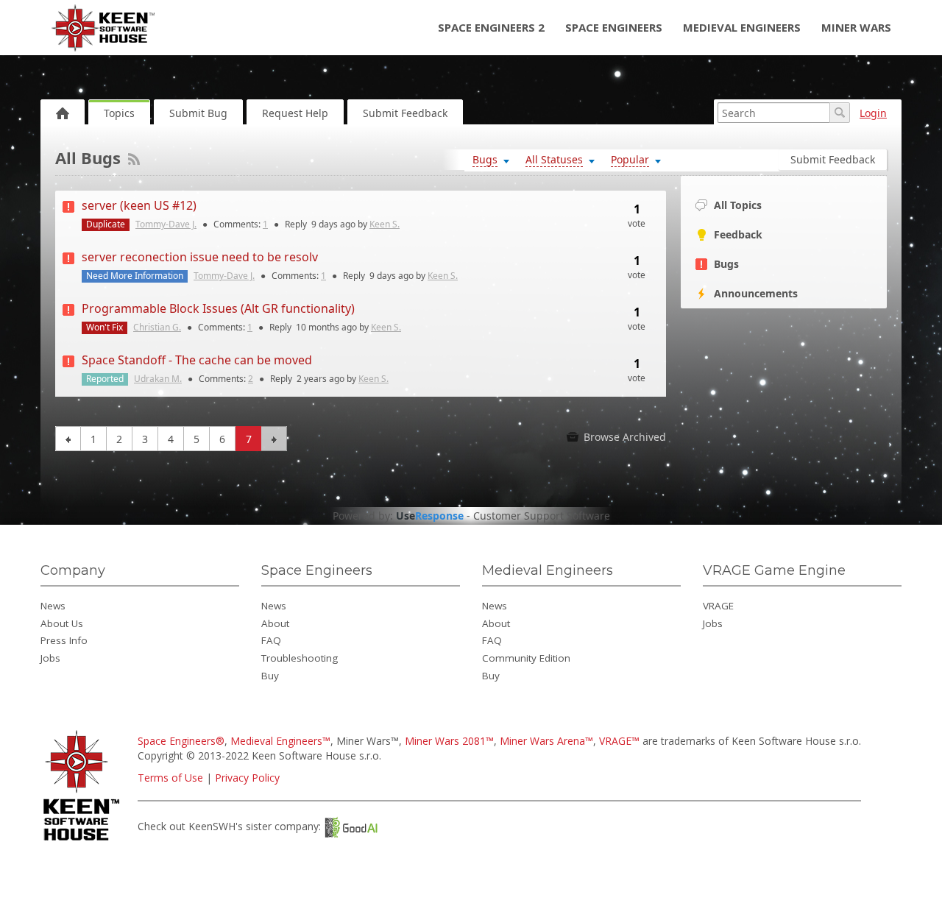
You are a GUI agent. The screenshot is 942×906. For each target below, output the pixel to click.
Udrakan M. (158, 378)
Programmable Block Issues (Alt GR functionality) (218, 308)
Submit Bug (198, 113)
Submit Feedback (405, 113)
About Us (61, 623)
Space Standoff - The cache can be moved (197, 360)
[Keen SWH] (83, 842)
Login (873, 113)
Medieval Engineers (742, 27)
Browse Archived (623, 437)
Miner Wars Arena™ (546, 741)
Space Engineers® (181, 741)
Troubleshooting (299, 658)
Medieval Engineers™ (280, 741)
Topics (119, 113)
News (52, 605)
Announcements (756, 293)
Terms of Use (170, 778)
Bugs (726, 264)
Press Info (64, 640)
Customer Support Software (541, 516)
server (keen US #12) (139, 205)
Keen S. (384, 224)
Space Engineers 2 (491, 27)
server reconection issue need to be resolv (200, 257)
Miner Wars (856, 27)
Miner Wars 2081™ (449, 741)
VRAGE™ (619, 741)
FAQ (271, 640)
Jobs (50, 658)
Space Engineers (613, 27)
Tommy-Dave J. (165, 224)
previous (68, 438)
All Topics (738, 205)
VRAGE (718, 605)
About (275, 623)
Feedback (738, 234)
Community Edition (526, 658)
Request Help (295, 113)
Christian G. (157, 327)
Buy (270, 675)
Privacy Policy (247, 778)
